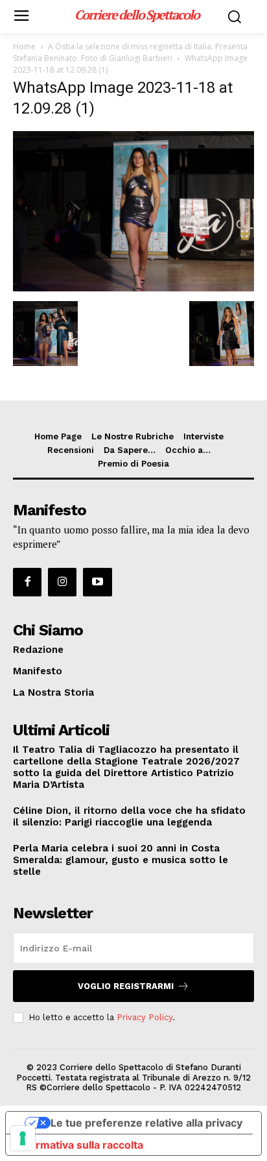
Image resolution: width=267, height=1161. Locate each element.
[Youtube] (97, 582)
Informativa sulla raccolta (79, 1144)
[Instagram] (62, 582)
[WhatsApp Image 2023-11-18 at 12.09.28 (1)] (133, 287)
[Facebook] (27, 582)
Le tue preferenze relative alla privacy (146, 1122)
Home (24, 46)
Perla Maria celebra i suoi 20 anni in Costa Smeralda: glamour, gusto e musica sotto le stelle (120, 859)
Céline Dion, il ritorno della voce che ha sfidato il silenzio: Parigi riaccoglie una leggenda (129, 816)
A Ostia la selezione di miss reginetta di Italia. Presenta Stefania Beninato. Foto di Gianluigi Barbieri (130, 52)
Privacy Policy (144, 1017)
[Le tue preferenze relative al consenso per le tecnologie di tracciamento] (22, 1138)
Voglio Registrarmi (126, 986)
